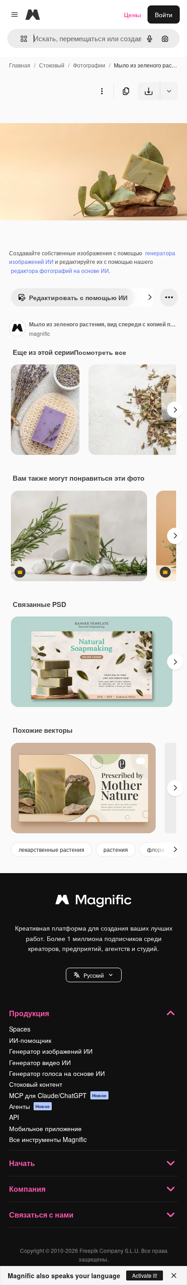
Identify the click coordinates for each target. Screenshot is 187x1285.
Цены (132, 14)
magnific (39, 333)
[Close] (173, 1275)
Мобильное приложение (45, 1128)
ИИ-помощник (30, 1040)
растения (115, 849)
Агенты (29, 1106)
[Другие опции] (102, 91)
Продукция (29, 1013)
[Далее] (150, 297)
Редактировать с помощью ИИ (78, 297)
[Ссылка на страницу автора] (17, 329)
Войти (163, 14)
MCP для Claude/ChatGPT (58, 1095)
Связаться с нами (41, 1214)
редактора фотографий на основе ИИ (60, 270)
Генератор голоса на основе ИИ (57, 1073)
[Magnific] (93, 901)
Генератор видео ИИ (40, 1062)
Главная (19, 65)
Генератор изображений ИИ (51, 1051)
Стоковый (51, 65)
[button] (94, 975)
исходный (60, 121)
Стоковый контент (35, 1084)
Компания (27, 1189)
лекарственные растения (51, 849)
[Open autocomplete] (20, 38)
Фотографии (89, 65)
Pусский (94, 975)
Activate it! (144, 1275)
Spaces (19, 1028)
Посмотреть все (100, 352)
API (14, 1117)
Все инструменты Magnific (48, 1139)
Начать (22, 1163)
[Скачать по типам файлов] (169, 91)
